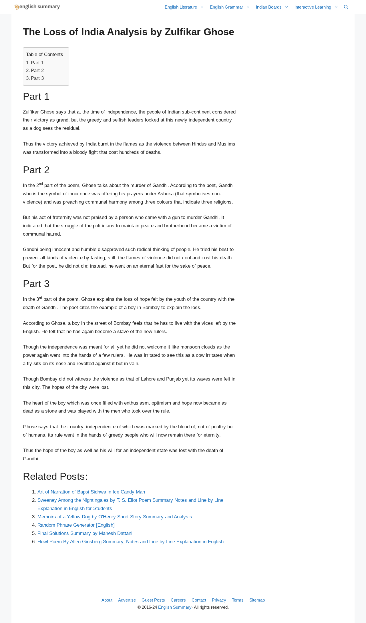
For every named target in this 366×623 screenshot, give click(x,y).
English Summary (175, 607)
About (107, 600)
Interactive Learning (313, 7)
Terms (238, 600)
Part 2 (37, 70)
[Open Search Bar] (346, 7)
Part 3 (37, 78)
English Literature (181, 7)
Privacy (219, 600)
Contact (199, 600)
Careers (178, 600)
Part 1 (37, 62)
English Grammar (226, 7)
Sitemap (257, 600)
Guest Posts (153, 600)
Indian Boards (269, 7)
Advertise (127, 600)
